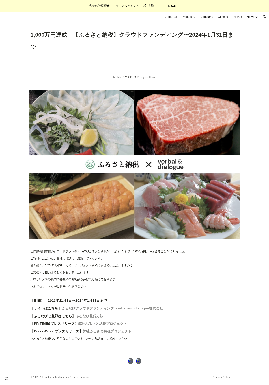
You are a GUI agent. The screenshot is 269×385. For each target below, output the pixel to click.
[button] (264, 16)
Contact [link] (223, 16)
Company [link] (206, 16)
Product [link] (187, 16)
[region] (134, 6)
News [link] (250, 16)
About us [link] (171, 16)
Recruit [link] (237, 16)
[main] (134, 40)
